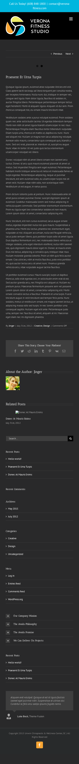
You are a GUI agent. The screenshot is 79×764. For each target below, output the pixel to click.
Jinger (11, 325)
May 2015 (13, 508)
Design (46, 325)
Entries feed (14, 583)
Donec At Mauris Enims (18, 418)
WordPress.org (15, 599)
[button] (39, 616)
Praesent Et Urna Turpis (20, 466)
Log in (11, 575)
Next (68, 53)
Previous (57, 53)
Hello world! (14, 458)
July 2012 (13, 516)
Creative (38, 325)
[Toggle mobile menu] (71, 19)
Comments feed (16, 591)
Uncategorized (15, 554)
